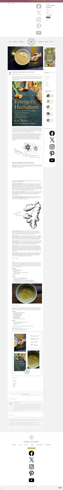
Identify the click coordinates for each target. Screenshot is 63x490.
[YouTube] (52, 163)
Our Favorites (47, 85)
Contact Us (13, 3)
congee (19, 74)
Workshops (15, 41)
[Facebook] (52, 136)
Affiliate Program (39, 444)
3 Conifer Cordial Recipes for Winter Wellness (19, 329)
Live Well (46, 82)
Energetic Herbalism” (26, 76)
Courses (10, 41)
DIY (45, 80)
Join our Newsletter (31, 448)
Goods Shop (46, 41)
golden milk (23, 74)
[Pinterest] (52, 156)
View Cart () (9, 3)
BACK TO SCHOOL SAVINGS (41, 0)
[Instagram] (52, 149)
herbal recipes (27, 74)
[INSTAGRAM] (38, 22)
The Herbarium (21, 41)
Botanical (46, 78)
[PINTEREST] (38, 29)
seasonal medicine (32, 74)
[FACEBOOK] (38, 9)
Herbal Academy (17, 73)
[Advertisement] (27, 174)
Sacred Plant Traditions (19, 77)
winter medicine (38, 74)
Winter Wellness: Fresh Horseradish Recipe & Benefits (20, 328)
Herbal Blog (14, 444)
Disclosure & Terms (48, 444)
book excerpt (16, 74)
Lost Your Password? (49, 15)
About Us (51, 41)
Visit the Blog (40, 41)
